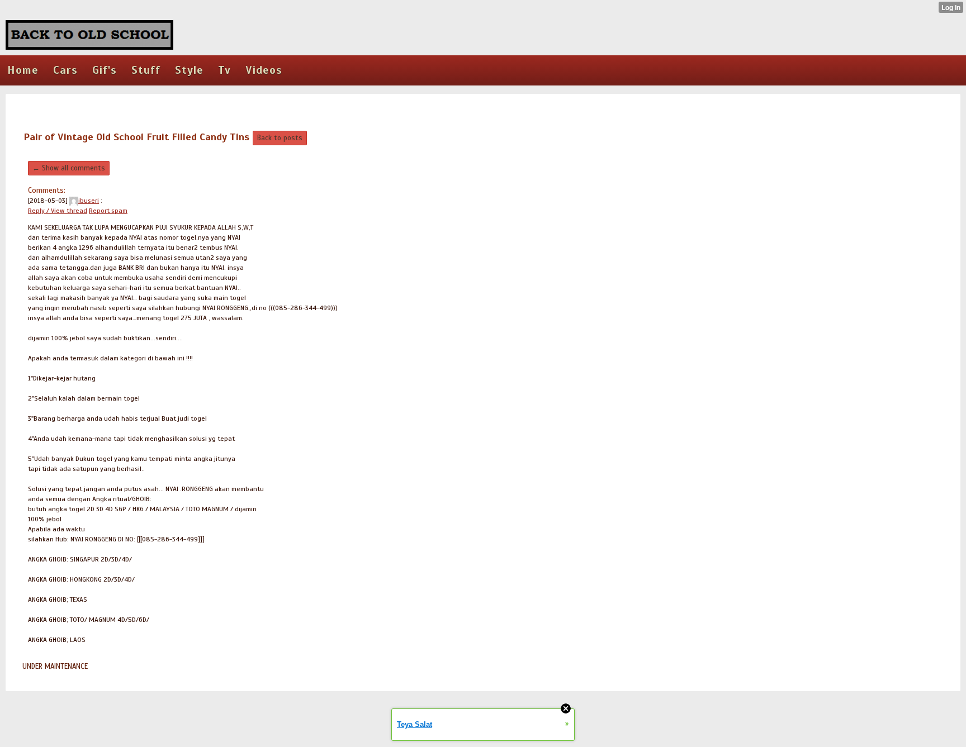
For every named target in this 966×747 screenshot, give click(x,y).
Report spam (108, 211)
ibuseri (88, 200)
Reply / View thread (57, 211)
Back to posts (279, 138)
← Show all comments (68, 168)
